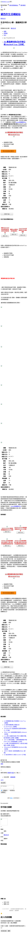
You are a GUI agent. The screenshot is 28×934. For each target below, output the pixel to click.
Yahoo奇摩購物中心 (21, 122)
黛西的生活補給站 (11, 14)
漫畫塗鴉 (12, 777)
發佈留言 (3, 792)
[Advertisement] (14, 870)
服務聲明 (17, 910)
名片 (5, 35)
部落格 (5, 33)
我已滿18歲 (3, 931)
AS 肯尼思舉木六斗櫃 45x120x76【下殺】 (15, 754)
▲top (2, 779)
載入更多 (3, 782)
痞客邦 (9, 772)
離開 (9, 931)
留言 (13, 772)
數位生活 (13, 28)
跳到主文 (3, 18)
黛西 (2, 764)
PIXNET (7, 908)
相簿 (5, 31)
